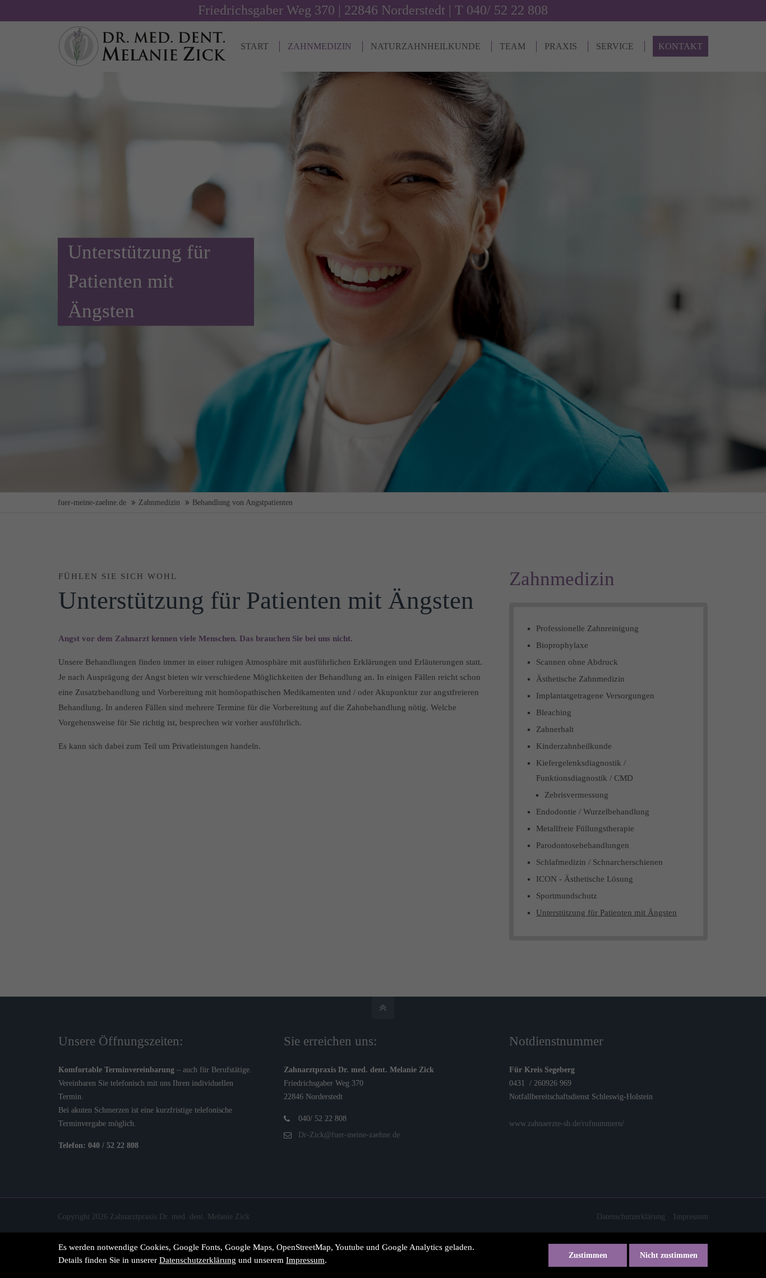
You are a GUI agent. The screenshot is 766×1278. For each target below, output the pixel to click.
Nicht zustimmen (669, 1255)
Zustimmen (588, 1255)
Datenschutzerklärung (197, 1260)
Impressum (305, 1260)
